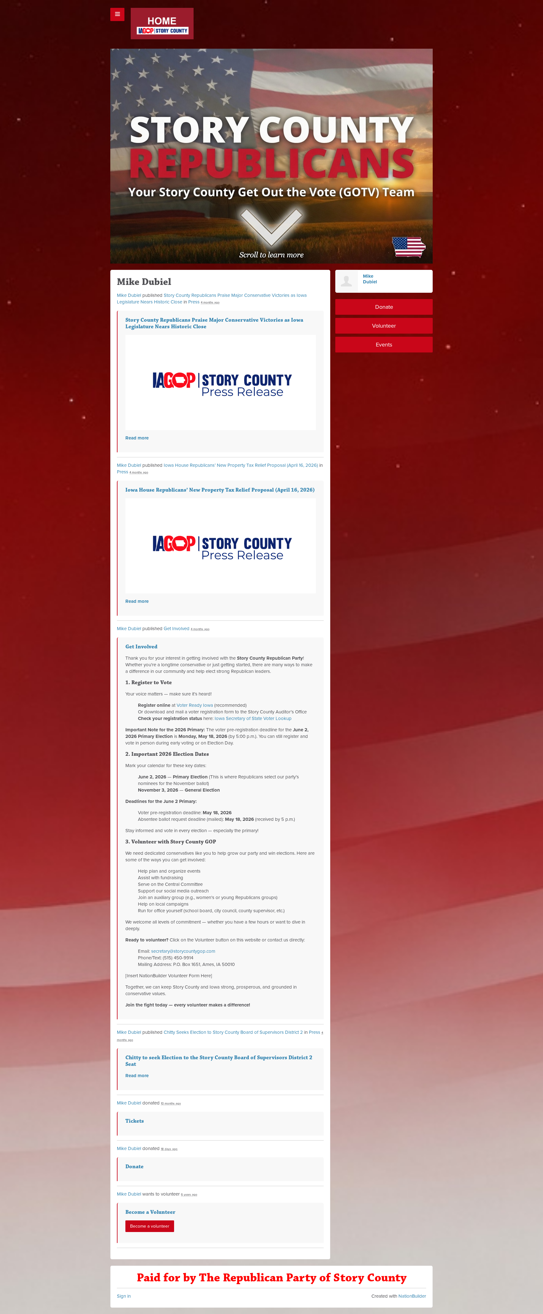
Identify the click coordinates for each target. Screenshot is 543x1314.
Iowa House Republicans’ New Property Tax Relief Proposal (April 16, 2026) (241, 465)
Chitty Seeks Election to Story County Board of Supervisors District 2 (233, 1032)
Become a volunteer (149, 1226)
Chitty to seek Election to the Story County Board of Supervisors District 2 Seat (218, 1061)
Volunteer (384, 325)
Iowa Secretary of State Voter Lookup (253, 718)
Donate (134, 1166)
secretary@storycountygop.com (183, 951)
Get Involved (176, 628)
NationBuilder (412, 1296)
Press (194, 302)
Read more (137, 438)
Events (384, 344)
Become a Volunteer (150, 1212)
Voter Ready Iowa (195, 705)
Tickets (134, 1121)
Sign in (124, 1296)
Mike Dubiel (129, 295)
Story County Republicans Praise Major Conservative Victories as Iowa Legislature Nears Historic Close (214, 323)
